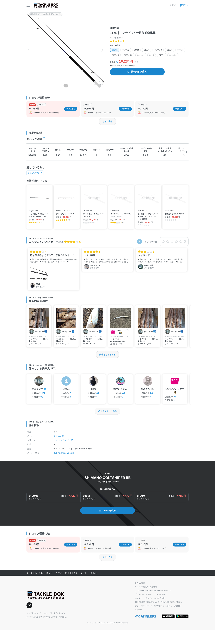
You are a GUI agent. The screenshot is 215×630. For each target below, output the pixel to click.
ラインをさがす (59, 613)
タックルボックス (34, 573)
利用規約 (144, 587)
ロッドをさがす (32, 613)
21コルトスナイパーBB (75, 573)
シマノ (59, 573)
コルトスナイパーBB (63, 440)
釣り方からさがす (50, 617)
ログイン (173, 5)
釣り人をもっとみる (107, 411)
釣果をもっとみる (107, 354)
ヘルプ (137, 587)
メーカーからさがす (34, 617)
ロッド (49, 573)
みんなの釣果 (140, 583)
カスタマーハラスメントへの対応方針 (150, 598)
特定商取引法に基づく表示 (171, 602)
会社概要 (177, 606)
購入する (71, 109)
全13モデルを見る (107, 510)
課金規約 (153, 587)
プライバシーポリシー (144, 594)
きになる (98, 84)
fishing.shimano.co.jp (64, 453)
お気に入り (63, 617)
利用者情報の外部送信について (147, 602)
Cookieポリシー (160, 594)
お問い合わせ (159, 606)
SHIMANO (59, 436)
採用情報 (138, 609)
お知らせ (168, 606)
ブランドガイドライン (144, 606)
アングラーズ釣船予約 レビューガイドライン (153, 590)
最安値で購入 (139, 71)
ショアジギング (35, 173)
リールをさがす (46, 613)
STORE (186, 5)
